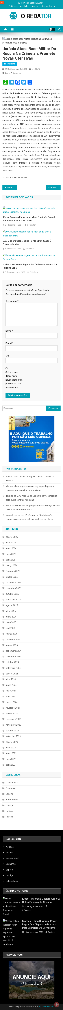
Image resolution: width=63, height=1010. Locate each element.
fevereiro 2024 (13, 708)
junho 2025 (11, 616)
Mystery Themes (46, 1007)
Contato (34, 6)
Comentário (12, 301)
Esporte (9, 794)
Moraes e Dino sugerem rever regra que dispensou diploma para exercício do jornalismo (30, 488)
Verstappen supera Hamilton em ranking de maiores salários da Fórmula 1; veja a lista (12, 187)
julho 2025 (11, 611)
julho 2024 (11, 679)
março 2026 (11, 565)
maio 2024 (11, 690)
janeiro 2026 (12, 577)
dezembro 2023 (13, 719)
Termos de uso (48, 6)
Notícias (9, 811)
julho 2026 (11, 542)
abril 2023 (10, 765)
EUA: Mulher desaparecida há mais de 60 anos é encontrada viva (27, 242)
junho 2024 (11, 685)
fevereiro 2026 (13, 571)
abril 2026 (10, 560)
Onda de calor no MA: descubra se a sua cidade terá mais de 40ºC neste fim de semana (54, 187)
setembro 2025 (13, 599)
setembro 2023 (13, 736)
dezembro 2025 (13, 582)
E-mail (9, 343)
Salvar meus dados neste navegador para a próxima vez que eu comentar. (14, 380)
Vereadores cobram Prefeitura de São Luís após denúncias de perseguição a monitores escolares (29, 517)
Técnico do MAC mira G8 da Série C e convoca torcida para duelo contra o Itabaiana (31, 498)
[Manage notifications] (56, 1004)
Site (7, 356)
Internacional (9, 64)
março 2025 (11, 633)
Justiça (9, 805)
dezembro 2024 (13, 651)
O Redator (36, 69)
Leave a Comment (13, 73)
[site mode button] (52, 29)
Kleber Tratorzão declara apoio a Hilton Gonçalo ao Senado (30, 478)
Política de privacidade (18, 6)
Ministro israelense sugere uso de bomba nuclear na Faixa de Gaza (30, 266)
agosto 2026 (12, 537)
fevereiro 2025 (13, 639)
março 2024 (11, 702)
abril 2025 (10, 628)
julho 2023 (11, 747)
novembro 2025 (13, 588)
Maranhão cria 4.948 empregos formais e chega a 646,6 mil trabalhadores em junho (33, 507)
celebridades (12, 782)
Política (9, 817)
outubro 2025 (12, 594)
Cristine (51, 932)
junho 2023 (11, 753)
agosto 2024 (12, 673)
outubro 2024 (12, 662)
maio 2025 (11, 622)
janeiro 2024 (12, 713)
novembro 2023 (13, 725)
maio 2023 (11, 759)
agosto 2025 (12, 605)
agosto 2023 (12, 742)
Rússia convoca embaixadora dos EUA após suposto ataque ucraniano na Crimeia (29, 219)
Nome (9, 331)
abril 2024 (10, 696)
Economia (10, 788)
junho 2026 (11, 548)
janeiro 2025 (12, 645)
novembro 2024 (13, 656)
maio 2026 (11, 554)
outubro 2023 (12, 730)
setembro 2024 (13, 668)
